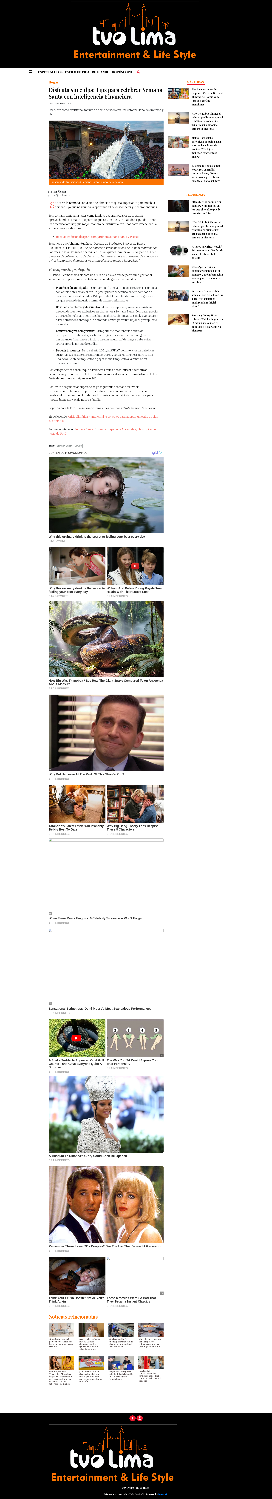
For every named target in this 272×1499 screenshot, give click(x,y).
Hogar (54, 82)
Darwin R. (163, 1494)
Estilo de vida (77, 72)
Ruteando (100, 72)
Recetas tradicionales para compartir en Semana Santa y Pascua (97, 237)
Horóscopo (122, 72)
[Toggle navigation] (30, 71)
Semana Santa (64, 446)
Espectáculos (50, 72)
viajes (78, 446)
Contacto (128, 1487)
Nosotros (142, 1487)
